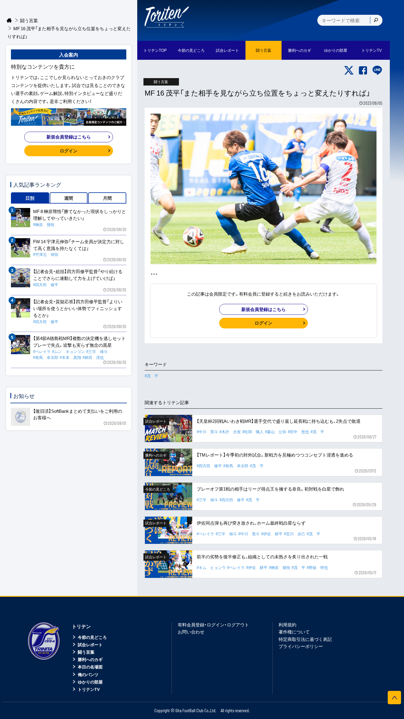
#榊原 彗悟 (279, 567)
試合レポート (90, 644)
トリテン (81, 626)
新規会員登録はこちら (263, 309)
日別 (29, 198)
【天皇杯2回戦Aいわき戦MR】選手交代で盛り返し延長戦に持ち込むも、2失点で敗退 (279, 421)
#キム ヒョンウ (211, 567)
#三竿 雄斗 (207, 499)
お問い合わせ (191, 631)
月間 (107, 198)
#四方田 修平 (209, 465)
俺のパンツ (88, 674)
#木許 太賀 (230, 431)
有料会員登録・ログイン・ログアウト (213, 624)
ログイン (263, 323)
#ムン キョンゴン (68, 351)
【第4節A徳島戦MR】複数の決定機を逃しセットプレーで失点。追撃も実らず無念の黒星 (79, 341)
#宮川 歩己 (294, 533)
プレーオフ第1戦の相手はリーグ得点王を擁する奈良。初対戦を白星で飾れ (270, 489)
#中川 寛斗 (207, 431)
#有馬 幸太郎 (235, 465)
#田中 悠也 (298, 431)
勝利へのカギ (90, 659)
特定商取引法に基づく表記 (305, 639)
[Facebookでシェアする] (363, 70)
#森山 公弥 (275, 431)
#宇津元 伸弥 (45, 254)
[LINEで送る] (377, 70)
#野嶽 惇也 (317, 567)
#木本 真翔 (70, 357)
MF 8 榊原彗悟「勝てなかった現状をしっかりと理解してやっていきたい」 (79, 214)
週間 (68, 198)
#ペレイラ (205, 533)
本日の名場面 (90, 667)
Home (9, 21)
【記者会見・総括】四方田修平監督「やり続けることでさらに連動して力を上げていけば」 (77, 274)
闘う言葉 (263, 50)
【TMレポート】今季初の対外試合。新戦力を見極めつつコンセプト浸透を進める (275, 455)
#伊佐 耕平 (271, 533)
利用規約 (287, 624)
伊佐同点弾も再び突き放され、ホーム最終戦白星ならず (251, 523)
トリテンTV (89, 689)
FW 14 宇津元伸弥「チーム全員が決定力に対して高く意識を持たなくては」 (78, 245)
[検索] (376, 20)
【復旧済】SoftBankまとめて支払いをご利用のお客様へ (77, 414)
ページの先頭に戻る (394, 697)
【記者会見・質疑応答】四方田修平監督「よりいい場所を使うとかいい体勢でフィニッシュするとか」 (77, 308)
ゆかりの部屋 (90, 682)
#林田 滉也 (93, 357)
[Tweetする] (348, 70)
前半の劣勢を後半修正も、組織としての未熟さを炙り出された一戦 (262, 556)
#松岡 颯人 (253, 431)
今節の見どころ (92, 637)
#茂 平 (151, 375)
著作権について (294, 631)
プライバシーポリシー (301, 646)
